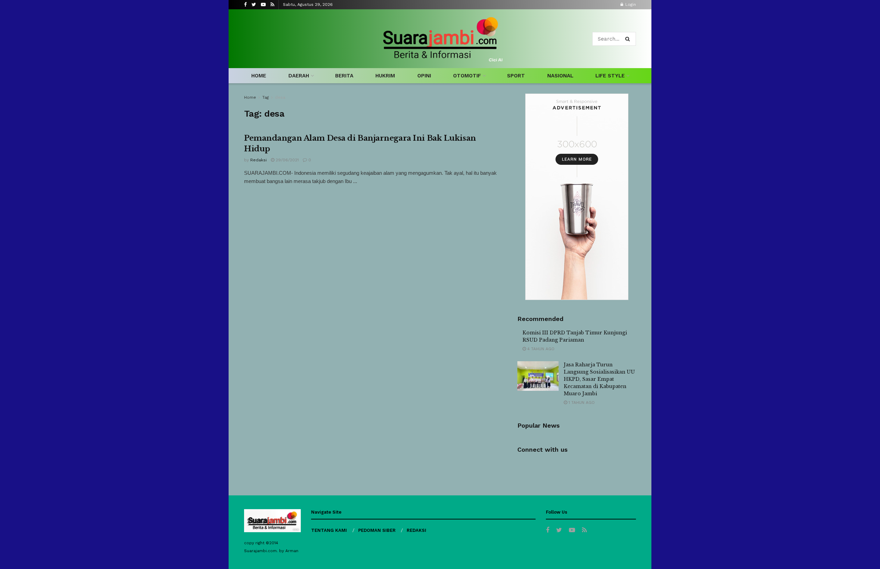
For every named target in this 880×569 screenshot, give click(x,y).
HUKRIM (385, 76)
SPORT (516, 76)
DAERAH (298, 76)
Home (250, 97)
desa (280, 97)
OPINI (424, 76)
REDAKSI (416, 530)
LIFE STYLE (610, 76)
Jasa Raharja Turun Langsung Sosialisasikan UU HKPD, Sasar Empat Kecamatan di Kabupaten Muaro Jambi (599, 379)
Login (630, 4)
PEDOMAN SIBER (377, 530)
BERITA (344, 76)
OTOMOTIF (467, 76)
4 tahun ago (540, 348)
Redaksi (258, 160)
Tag (265, 97)
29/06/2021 (286, 160)
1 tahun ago (581, 402)
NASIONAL (560, 76)
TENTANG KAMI (329, 530)
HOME (258, 76)
